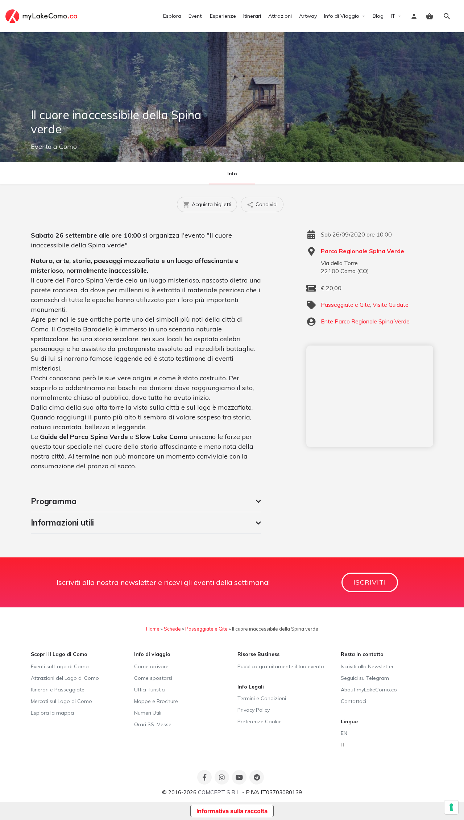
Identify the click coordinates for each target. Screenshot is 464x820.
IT (393, 16)
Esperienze (223, 16)
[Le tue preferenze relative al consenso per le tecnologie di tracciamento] (451, 807)
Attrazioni (280, 16)
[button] (146, 501)
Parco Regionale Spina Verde (362, 251)
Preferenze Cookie (259, 721)
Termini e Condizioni (261, 698)
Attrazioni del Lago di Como (65, 678)
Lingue (349, 721)
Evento (41, 146)
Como (68, 146)
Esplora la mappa (52, 713)
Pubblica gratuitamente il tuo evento (280, 666)
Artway (308, 16)
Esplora (172, 16)
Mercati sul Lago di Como (61, 701)
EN (344, 733)
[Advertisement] (369, 396)
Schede (172, 629)
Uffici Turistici (149, 689)
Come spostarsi (153, 678)
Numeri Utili (147, 713)
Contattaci (353, 701)
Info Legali (250, 686)
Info (232, 173)
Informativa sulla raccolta (232, 811)
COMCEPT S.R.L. (219, 792)
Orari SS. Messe (152, 724)
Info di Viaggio (341, 16)
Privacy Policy (253, 710)
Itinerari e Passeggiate (57, 689)
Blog (378, 16)
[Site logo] (42, 15)
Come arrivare (151, 666)
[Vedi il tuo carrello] (430, 16)
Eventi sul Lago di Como (60, 666)
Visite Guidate (391, 304)
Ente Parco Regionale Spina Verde (365, 321)
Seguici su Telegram (365, 678)
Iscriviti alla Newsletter (367, 666)
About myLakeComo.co (369, 689)
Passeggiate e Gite (345, 304)
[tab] (146, 501)
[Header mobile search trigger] (447, 16)
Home (153, 629)
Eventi (195, 16)
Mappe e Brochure (156, 701)
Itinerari (252, 16)
